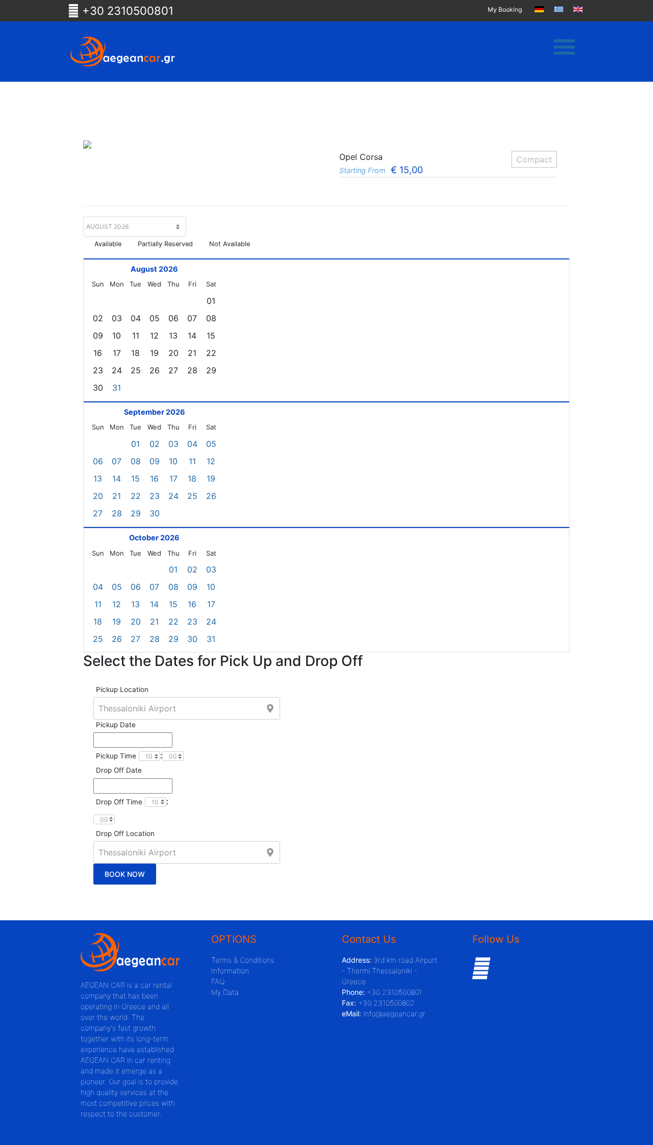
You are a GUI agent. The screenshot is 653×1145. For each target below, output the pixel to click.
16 (154, 478)
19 (211, 478)
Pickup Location (122, 689)
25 (192, 496)
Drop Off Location (125, 833)
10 (173, 461)
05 (211, 444)
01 (135, 444)
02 (154, 444)
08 (136, 461)
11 (192, 461)
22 (136, 496)
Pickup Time (116, 756)
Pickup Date (116, 725)
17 (173, 478)
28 (117, 513)
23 (154, 496)
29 (136, 513)
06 (98, 461)
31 (116, 388)
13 (97, 478)
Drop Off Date (119, 770)
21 (116, 496)
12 (211, 461)
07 (116, 461)
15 (135, 478)
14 (116, 478)
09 (154, 461)
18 (192, 478)
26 (211, 496)
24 (173, 496)
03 (173, 444)
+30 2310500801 (126, 10)
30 (154, 513)
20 (98, 496)
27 (98, 513)
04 (192, 444)
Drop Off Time (119, 802)
